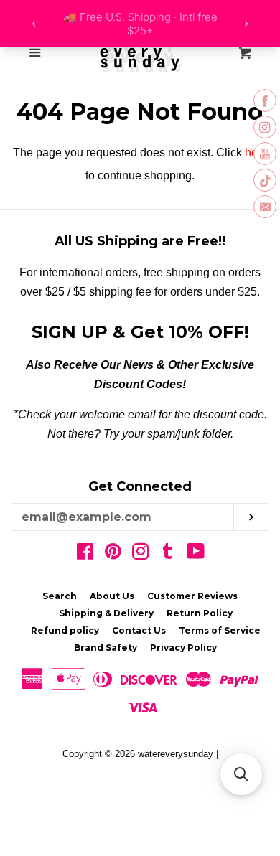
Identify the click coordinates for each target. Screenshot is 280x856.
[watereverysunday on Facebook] (85, 554)
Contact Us (139, 630)
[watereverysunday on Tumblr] (168, 554)
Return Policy (200, 613)
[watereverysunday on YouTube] (196, 554)
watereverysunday (175, 753)
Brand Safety (105, 647)
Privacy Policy (183, 647)
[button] (241, 774)
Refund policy (65, 630)
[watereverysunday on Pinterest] (113, 554)
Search (59, 596)
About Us (112, 596)
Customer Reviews (192, 596)
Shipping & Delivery (106, 613)
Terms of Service (220, 630)
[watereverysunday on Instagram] (140, 554)
